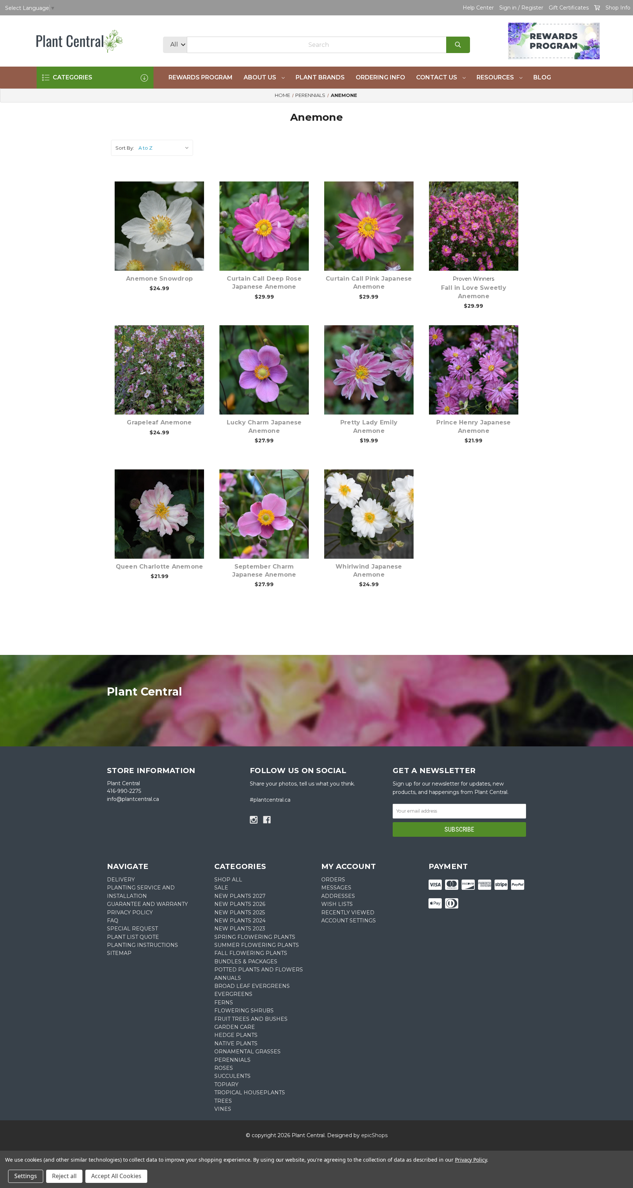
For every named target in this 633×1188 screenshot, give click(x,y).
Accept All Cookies (116, 1176)
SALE (221, 887)
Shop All (228, 879)
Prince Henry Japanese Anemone (473, 426)
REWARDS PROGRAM (201, 77)
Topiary (226, 1084)
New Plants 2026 (239, 904)
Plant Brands (320, 77)
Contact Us (437, 77)
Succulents (232, 1076)
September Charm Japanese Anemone (264, 570)
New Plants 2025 (239, 912)
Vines (222, 1109)
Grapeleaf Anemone (159, 422)
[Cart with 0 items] (597, 7)
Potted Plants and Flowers (258, 969)
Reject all (64, 1176)
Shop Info (618, 7)
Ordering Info (380, 77)
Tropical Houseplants (249, 1092)
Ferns (223, 1002)
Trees (223, 1101)
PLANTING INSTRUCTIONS (142, 945)
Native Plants (236, 1043)
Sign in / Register (521, 7)
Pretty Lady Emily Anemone (368, 426)
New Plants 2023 (239, 928)
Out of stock (373, 381)
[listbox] (165, 147)
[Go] (458, 45)
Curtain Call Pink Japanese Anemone (369, 282)
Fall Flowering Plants (250, 953)
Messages (336, 887)
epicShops (374, 1135)
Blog (542, 77)
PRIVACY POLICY (130, 912)
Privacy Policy (471, 1159)
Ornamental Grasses (247, 1051)
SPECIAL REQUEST (132, 928)
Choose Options (163, 237)
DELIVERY (121, 879)
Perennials (232, 1060)
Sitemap (119, 953)
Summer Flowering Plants (256, 945)
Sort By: (124, 148)
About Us (261, 77)
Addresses (338, 896)
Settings (25, 1176)
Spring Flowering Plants (254, 937)
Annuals (227, 978)
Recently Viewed (347, 912)
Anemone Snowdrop (159, 278)
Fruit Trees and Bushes (251, 1019)
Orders (333, 879)
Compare (168, 218)
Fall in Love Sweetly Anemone (473, 291)
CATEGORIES (71, 77)
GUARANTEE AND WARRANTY (147, 904)
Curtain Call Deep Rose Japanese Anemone (264, 282)
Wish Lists (337, 904)
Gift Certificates (569, 7)
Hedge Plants (236, 1035)
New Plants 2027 (240, 896)
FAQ (112, 920)
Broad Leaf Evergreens (252, 986)
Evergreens (233, 994)
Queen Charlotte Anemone (159, 566)
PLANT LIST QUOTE (133, 937)
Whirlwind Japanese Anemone (369, 570)
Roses (223, 1068)
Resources (496, 77)
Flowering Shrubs (244, 1010)
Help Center (478, 7)
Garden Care (234, 1027)
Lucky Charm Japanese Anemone (264, 426)
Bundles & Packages (245, 961)
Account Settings (348, 920)
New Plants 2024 (240, 920)
